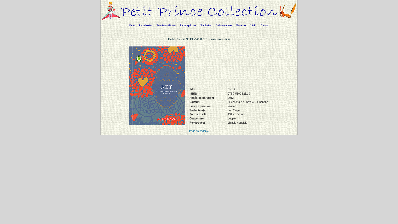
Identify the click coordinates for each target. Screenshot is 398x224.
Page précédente (199, 131)
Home (132, 25)
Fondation (205, 25)
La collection (145, 25)
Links (253, 25)
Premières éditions (166, 25)
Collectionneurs (224, 25)
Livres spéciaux (188, 25)
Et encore (241, 25)
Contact (265, 25)
